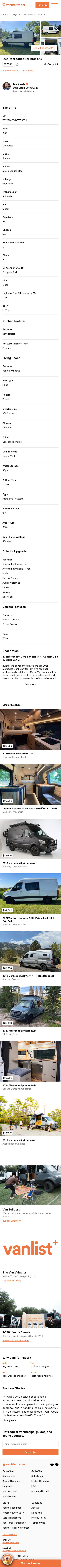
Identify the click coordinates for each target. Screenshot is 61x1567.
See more (30, 684)
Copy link (52, 64)
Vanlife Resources (12, 1507)
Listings (13, 14)
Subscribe (30, 1452)
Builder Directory (11, 1481)
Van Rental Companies (14, 1522)
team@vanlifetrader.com (14, 1550)
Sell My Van (37, 1476)
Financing (28, 70)
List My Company (40, 1481)
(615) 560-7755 (12, 1542)
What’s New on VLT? (13, 1512)
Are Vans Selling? (40, 1491)
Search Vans (9, 1476)
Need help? (37, 1512)
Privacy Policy (38, 1517)
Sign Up (42, 5)
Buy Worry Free (11, 70)
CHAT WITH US (10, 1534)
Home (5, 14)
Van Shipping (9, 1496)
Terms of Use (38, 1522)
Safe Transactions (12, 1517)
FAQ (33, 1486)
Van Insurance (10, 1491)
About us (36, 1507)
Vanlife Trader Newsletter (16, 1527)
